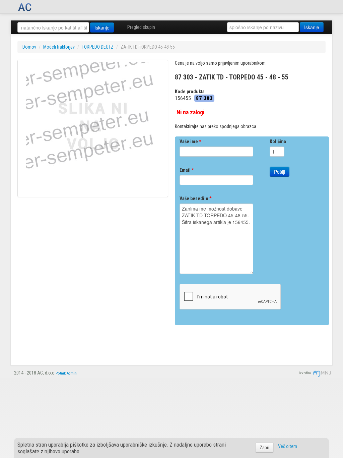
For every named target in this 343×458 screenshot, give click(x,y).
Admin (72, 373)
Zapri (264, 447)
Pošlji (279, 171)
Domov (29, 47)
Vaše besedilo (195, 198)
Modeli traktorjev (59, 47)
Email (187, 170)
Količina (278, 141)
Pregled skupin (141, 27)
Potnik (61, 373)
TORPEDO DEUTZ (98, 47)
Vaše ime (190, 141)
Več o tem (287, 446)
